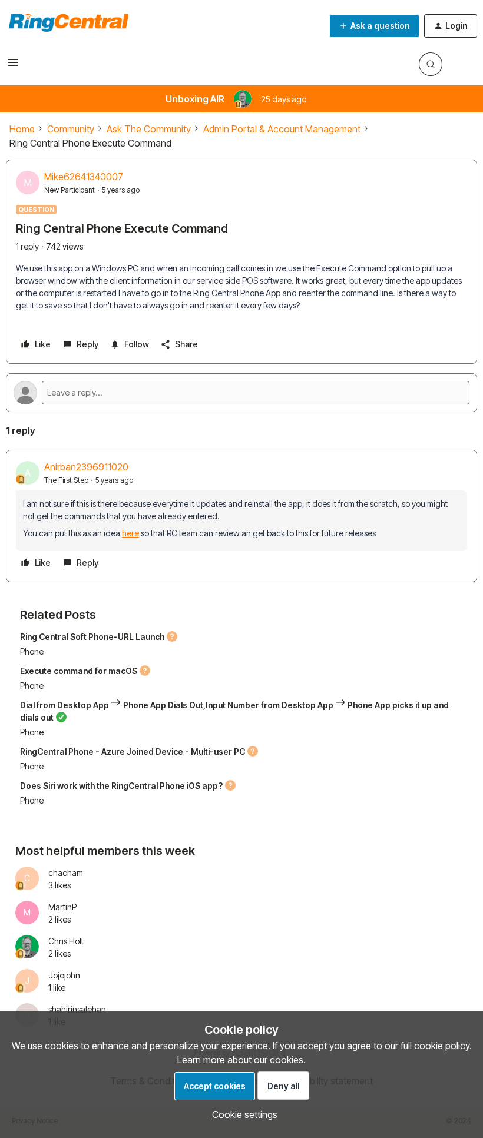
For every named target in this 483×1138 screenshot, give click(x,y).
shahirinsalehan (77, 1009)
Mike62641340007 (83, 177)
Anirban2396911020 (86, 467)
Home (22, 129)
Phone (32, 651)
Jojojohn (64, 975)
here (130, 533)
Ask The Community (149, 129)
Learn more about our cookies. (241, 1060)
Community (70, 129)
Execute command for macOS (78, 671)
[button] (13, 66)
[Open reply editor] (241, 393)
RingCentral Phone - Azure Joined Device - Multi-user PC (132, 751)
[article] (241, 516)
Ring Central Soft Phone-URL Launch (92, 637)
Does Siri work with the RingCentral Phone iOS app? (121, 786)
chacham (65, 873)
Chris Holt (66, 941)
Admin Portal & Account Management (281, 129)
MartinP (62, 907)
